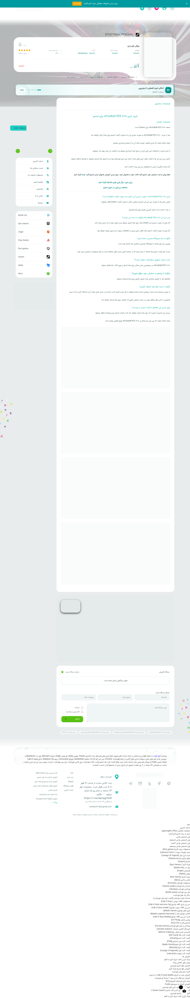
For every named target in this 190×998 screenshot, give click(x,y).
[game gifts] (29, 8)
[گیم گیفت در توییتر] (149, 783)
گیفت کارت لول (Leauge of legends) (175, 950)
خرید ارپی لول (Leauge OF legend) (175, 855)
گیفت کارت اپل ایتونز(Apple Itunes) (176, 944)
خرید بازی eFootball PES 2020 (160, 732)
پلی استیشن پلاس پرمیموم (180, 846)
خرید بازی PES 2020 (68, 732)
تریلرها (41, 202)
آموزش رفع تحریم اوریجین (180, 965)
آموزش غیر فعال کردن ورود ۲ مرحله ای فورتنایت (172, 978)
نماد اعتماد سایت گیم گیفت (48, 794)
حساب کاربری (38, 161)
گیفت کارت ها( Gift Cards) (179, 935)
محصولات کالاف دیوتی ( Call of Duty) (175, 901)
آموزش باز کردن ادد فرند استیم (47, 777)
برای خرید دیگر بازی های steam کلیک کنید (115, 182)
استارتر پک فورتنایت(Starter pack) (176, 886)
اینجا (83, 174)
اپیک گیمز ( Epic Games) (180, 864)
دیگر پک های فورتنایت (181, 895)
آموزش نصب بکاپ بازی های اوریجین (176, 987)
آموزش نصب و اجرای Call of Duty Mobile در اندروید (169, 975)
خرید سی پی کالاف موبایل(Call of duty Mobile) (171, 916)
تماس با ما (39, 196)
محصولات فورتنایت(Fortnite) (179, 883)
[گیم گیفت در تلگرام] (130, 783)
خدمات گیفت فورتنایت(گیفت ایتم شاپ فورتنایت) (171, 898)
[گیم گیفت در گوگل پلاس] (168, 783)
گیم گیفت (156, 756)
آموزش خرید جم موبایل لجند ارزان (45, 781)
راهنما (22, 90)
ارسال (77, 719)
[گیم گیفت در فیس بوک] (159, 783)
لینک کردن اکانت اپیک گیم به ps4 (177, 959)
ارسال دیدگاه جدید (70, 672)
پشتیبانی (40, 189)
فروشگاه (70, 781)
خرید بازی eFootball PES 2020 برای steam (129, 732)
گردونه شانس (52, 790)
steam (115, 53)
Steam (136, 53)
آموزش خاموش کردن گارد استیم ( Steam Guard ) (170, 990)
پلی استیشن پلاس (183, 837)
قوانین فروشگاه (68, 786)
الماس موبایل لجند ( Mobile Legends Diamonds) (170, 913)
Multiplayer (83, 53)
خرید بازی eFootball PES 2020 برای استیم (95, 732)
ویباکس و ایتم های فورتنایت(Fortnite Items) (172, 925)
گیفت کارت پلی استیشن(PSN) (178, 941)
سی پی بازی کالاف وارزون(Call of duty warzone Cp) (169, 904)
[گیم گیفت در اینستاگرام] (140, 783)
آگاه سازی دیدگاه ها (73, 712)
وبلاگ (54, 802)
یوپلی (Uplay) (184, 873)
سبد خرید (70, 777)
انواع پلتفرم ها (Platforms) (179, 858)
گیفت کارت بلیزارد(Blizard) (179, 947)
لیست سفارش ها (37, 168)
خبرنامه (77, 707)
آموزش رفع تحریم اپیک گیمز (179, 968)
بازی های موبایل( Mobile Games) (176, 910)
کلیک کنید (77, 3)
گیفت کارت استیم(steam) (180, 938)
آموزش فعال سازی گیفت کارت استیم (45, 786)
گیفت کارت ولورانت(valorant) (178, 953)
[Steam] (137, 35)
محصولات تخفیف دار (36, 175)
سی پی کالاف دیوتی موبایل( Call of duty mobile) (170, 907)
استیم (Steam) (184, 861)
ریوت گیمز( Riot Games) (180, 876)
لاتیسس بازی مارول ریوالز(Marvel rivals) (174, 932)
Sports (92, 53)
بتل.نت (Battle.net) (182, 867)
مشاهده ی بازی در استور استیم (115, 187)
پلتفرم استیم (39, 182)
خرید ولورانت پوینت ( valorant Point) (175, 852)
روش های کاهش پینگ (181, 962)
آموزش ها (186, 956)
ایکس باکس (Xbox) (182, 880)
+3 (57, 53)
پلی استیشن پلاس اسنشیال (180, 840)
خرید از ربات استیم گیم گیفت (179, 833)
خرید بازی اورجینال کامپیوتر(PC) (178, 981)
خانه (71, 773)
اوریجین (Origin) (183, 870)
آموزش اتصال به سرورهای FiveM (177, 984)
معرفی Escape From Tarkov (46, 798)
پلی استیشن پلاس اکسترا (180, 843)
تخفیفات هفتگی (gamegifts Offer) (176, 830)
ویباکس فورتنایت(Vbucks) (179, 889)
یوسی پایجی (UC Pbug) (180, 919)
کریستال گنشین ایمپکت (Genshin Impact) (173, 929)
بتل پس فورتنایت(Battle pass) (178, 892)
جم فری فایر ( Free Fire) (180, 922)
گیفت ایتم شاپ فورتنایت (181, 971)
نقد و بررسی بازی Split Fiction (46, 773)
